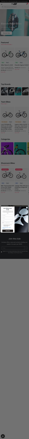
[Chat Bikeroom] (3, 436)
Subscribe (8, 230)
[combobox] (3, 223)
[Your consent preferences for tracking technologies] (27, 329)
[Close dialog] (27, 208)
